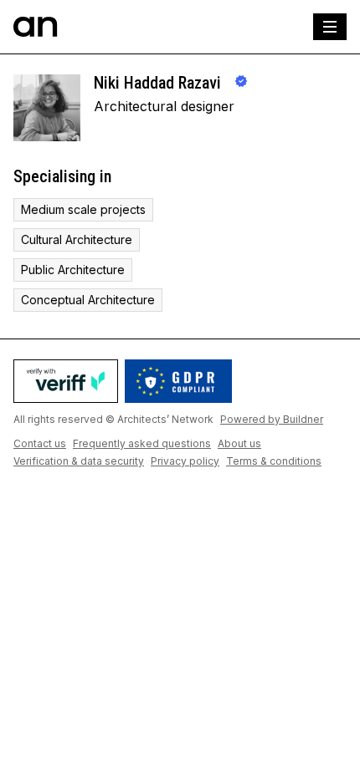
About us (239, 443)
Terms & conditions (273, 461)
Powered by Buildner (271, 419)
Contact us (39, 443)
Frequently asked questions (142, 443)
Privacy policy (185, 461)
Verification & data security (78, 461)
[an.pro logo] (35, 27)
